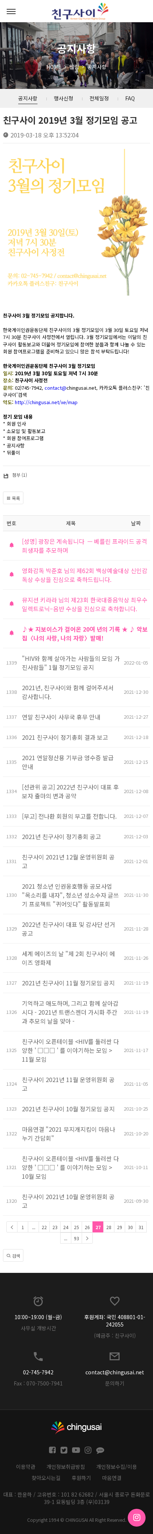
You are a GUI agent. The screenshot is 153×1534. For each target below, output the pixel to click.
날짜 (136, 523)
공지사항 (97, 66)
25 (76, 1227)
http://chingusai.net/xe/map (46, 402)
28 (108, 1227)
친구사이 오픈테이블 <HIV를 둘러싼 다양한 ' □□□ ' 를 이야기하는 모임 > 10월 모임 (70, 1167)
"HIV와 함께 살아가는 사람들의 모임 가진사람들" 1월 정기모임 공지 (71, 663)
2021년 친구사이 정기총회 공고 (61, 836)
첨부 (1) (19, 475)
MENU (11, 11)
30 (130, 1227)
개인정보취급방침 (65, 1466)
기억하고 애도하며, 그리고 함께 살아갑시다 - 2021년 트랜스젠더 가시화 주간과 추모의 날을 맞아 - (70, 1012)
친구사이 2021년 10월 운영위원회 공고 (68, 1201)
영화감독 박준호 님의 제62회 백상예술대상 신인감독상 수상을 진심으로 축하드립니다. (84, 575)
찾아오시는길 (46, 1477)
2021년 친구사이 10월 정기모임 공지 (68, 1108)
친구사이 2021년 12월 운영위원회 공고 (68, 861)
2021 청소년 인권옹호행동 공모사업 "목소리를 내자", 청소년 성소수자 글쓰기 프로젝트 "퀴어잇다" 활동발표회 (70, 895)
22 (44, 1227)
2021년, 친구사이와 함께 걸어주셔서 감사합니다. (68, 692)
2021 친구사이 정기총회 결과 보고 (65, 737)
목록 (15, 498)
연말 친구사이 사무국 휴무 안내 (61, 716)
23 (55, 1227)
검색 (15, 1255)
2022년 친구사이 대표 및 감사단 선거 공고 (68, 929)
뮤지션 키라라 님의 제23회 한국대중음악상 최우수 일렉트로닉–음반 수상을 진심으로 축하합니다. (84, 604)
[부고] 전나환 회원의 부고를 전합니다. (69, 816)
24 (65, 1227)
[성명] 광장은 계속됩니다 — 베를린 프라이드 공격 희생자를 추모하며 (84, 546)
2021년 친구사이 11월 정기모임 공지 (68, 982)
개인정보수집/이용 (116, 1466)
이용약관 (25, 1466)
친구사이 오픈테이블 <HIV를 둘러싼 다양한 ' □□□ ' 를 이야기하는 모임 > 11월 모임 (70, 1050)
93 (76, 1238)
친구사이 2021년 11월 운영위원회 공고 (68, 1084)
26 (87, 1227)
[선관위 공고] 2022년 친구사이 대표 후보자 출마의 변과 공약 (70, 791)
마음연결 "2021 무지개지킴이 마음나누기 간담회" (68, 1133)
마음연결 (111, 1477)
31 (141, 1227)
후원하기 (81, 1477)
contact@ (55, 387)
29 (119, 1227)
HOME (53, 66)
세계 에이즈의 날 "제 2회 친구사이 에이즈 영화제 (68, 958)
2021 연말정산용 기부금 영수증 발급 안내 (68, 762)
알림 (74, 66)
